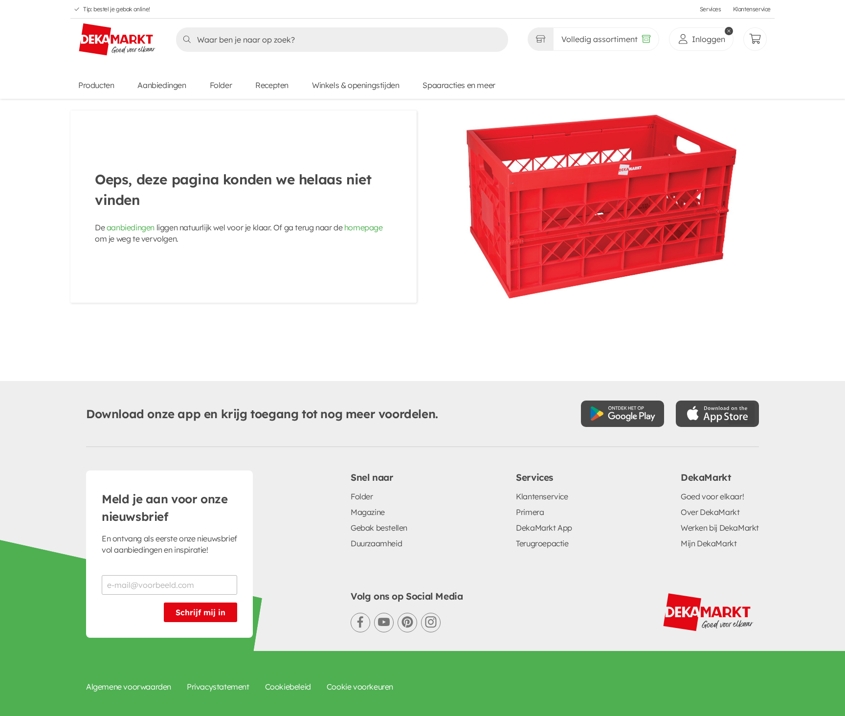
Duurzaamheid (376, 543)
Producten (96, 85)
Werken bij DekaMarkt (720, 528)
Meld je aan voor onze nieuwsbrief (165, 508)
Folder (221, 85)
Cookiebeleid (288, 687)
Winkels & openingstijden (355, 85)
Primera (530, 512)
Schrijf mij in (200, 612)
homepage (363, 227)
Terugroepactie (542, 543)
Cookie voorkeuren (360, 687)
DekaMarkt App (544, 528)
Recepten (272, 85)
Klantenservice (752, 9)
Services (710, 9)
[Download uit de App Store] (717, 414)
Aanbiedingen (161, 85)
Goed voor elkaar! (712, 496)
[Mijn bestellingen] (755, 39)
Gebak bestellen (379, 528)
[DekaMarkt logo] (117, 40)
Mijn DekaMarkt (708, 543)
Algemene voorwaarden (128, 687)
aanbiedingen (131, 227)
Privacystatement (218, 687)
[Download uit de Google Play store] (622, 414)
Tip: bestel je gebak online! (116, 9)
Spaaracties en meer (458, 85)
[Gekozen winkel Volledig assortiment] (540, 39)
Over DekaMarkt (710, 512)
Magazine (368, 512)
